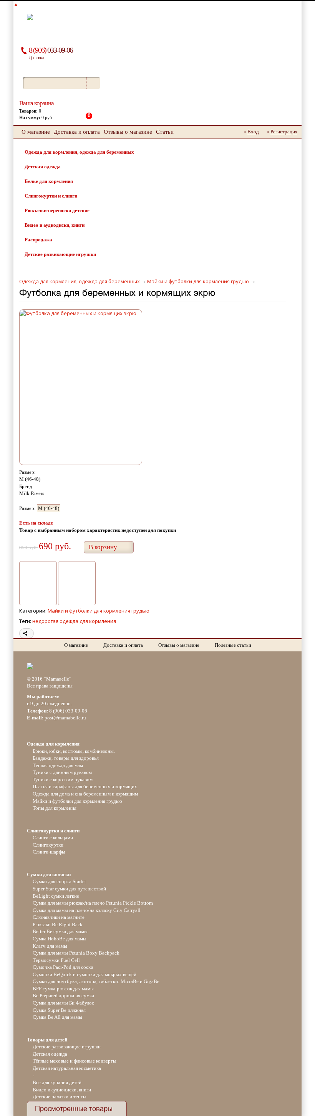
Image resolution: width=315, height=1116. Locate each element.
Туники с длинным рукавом (62, 772)
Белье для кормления (49, 181)
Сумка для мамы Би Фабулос (63, 1003)
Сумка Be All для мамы (57, 1017)
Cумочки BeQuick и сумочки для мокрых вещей (84, 974)
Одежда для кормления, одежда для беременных (79, 152)
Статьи (165, 132)
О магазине (36, 132)
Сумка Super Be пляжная (59, 1010)
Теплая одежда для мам (58, 765)
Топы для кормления (54, 808)
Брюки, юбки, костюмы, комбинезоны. (74, 751)
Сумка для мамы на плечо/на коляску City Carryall (87, 910)
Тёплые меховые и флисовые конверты (74, 1061)
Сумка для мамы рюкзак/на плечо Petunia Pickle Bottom (93, 903)
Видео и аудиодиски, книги (55, 225)
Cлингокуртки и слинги (51, 196)
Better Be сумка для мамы (60, 931)
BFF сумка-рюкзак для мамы (63, 988)
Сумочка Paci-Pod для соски (63, 967)
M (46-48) (48, 508)
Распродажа (38, 239)
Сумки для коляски (49, 874)
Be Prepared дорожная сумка (63, 995)
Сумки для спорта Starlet (59, 881)
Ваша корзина (36, 103)
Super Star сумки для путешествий (69, 889)
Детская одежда (43, 166)
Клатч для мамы (50, 946)
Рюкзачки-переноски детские (57, 210)
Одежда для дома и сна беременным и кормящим (85, 794)
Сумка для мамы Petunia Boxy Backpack (76, 953)
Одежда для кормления (53, 744)
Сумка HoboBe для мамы (59, 939)
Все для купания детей (57, 1082)
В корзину (103, 547)
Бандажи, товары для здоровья (66, 758)
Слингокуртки (48, 845)
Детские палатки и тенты (59, 1096)
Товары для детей (47, 1040)
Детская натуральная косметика (67, 1068)
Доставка (36, 57)
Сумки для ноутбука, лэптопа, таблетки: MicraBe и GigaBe (96, 981)
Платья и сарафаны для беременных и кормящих (85, 786)
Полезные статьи (233, 645)
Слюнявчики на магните (59, 917)
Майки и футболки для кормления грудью (198, 281)
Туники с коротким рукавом (63, 779)
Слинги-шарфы (49, 852)
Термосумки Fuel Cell (56, 960)
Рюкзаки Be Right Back (58, 924)
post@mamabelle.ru (65, 718)
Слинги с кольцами (53, 837)
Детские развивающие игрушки (60, 254)
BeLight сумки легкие (56, 896)
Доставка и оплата (77, 132)
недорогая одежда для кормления (74, 621)
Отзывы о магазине (128, 132)
